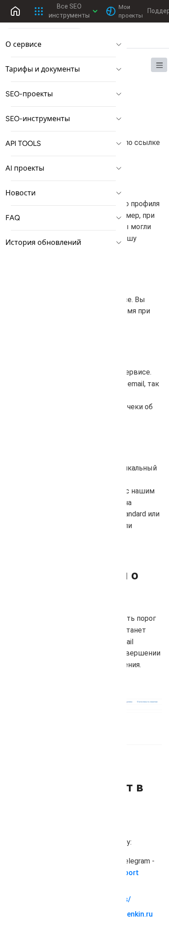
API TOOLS (23, 143)
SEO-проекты (29, 94)
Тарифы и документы (42, 69)
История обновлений (43, 242)
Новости (20, 193)
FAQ (12, 217)
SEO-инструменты (37, 118)
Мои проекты (129, 11)
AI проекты (24, 168)
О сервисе (23, 44)
